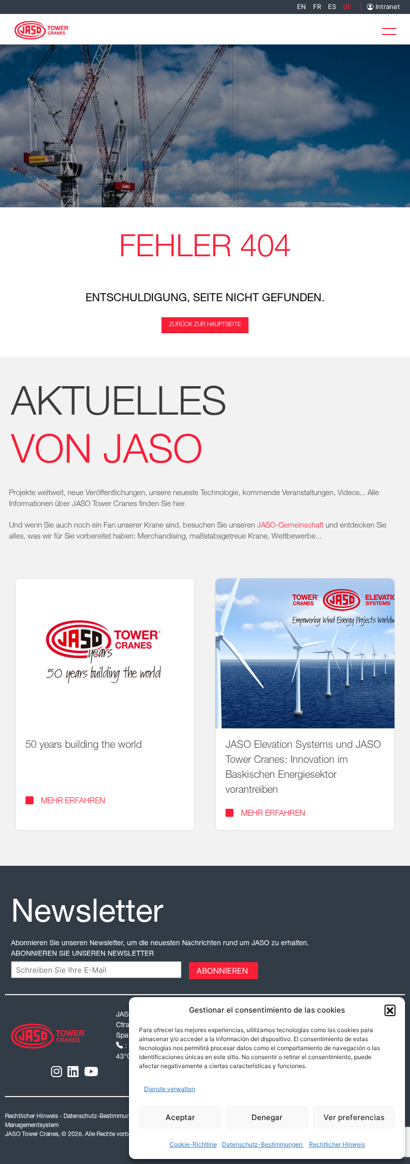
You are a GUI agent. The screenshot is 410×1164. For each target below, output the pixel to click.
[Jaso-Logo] (48, 1035)
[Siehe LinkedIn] (73, 1071)
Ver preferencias (354, 1117)
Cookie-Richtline (193, 1144)
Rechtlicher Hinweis (337, 1144)
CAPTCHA (31, 970)
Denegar (267, 1117)
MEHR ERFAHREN (73, 802)
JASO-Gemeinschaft (290, 526)
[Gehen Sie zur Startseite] (42, 29)
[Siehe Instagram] (56, 1071)
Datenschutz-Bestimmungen (263, 1144)
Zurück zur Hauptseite (205, 325)
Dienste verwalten (169, 1089)
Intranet (387, 6)
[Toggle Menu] (392, 29)
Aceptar (180, 1117)
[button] (390, 1010)
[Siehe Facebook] (91, 1071)
